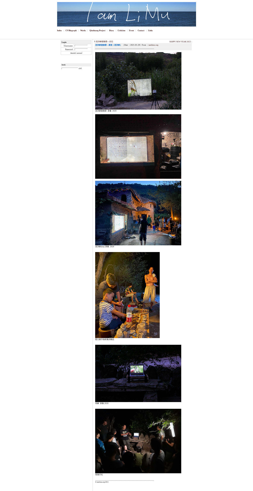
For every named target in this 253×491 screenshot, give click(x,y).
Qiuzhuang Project (97, 30)
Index (59, 30)
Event (131, 30)
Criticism (121, 30)
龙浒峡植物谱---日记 (104, 41)
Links (150, 30)
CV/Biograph (71, 30)
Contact (141, 30)
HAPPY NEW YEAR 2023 (180, 42)
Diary (111, 30)
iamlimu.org (153, 45)
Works (83, 30)
